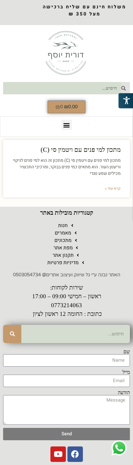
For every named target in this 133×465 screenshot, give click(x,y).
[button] (67, 125)
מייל (126, 372)
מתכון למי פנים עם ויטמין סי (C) (81, 149)
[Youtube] (58, 454)
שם (126, 351)
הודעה (124, 392)
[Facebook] (75, 454)
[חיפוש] (12, 334)
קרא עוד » (113, 188)
